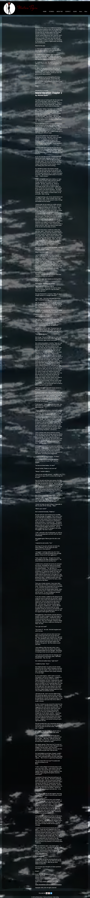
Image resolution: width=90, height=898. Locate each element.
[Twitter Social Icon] (51, 893)
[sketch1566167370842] (47, 893)
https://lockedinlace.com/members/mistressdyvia (48, 884)
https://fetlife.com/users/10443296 (48, 881)
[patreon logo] (49, 893)
